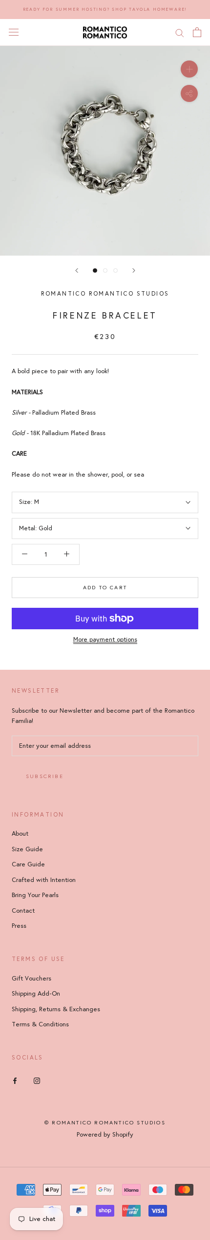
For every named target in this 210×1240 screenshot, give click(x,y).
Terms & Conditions (40, 1024)
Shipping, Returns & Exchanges (56, 1009)
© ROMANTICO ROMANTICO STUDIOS (105, 1123)
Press (19, 926)
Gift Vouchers (31, 978)
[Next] (133, 270)
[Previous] (76, 270)
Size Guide (27, 849)
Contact (23, 911)
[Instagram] (37, 1080)
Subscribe (44, 776)
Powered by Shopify (105, 1135)
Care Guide (28, 864)
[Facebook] (15, 1080)
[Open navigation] (14, 32)
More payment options (105, 639)
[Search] (179, 32)
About (20, 834)
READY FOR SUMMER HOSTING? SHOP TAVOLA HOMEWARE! (105, 9)
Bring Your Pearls (35, 895)
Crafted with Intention (44, 880)
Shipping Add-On (36, 994)
